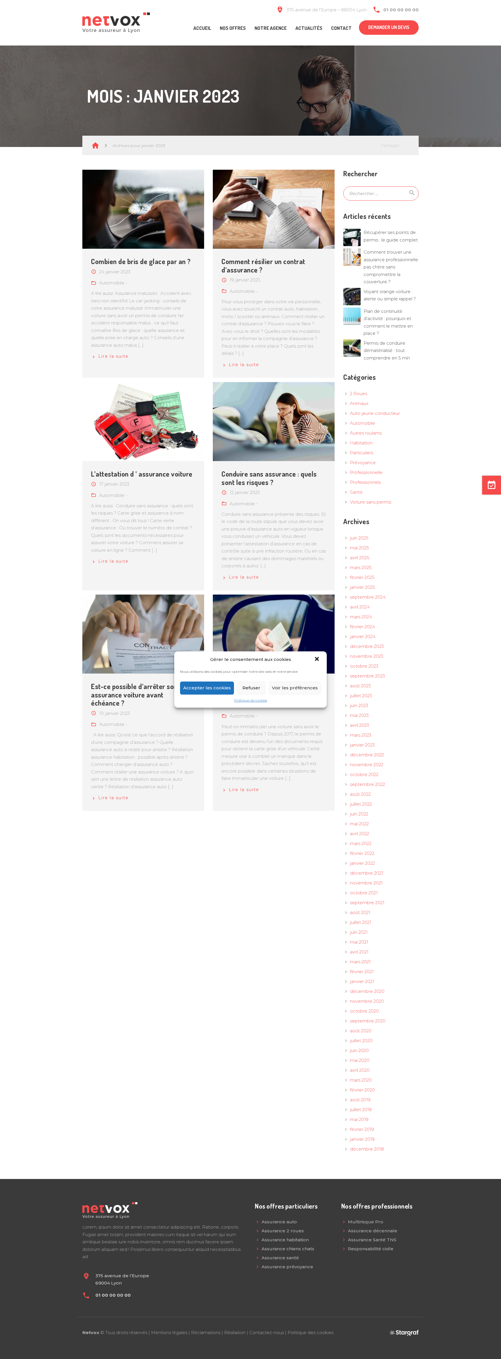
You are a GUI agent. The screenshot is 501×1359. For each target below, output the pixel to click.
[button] (317, 659)
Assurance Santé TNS (372, 1239)
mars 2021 (360, 961)
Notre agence (271, 28)
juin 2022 (359, 814)
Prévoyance (363, 462)
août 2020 (360, 1030)
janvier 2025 (362, 587)
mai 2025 (359, 547)
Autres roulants (366, 433)
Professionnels (365, 482)
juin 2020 (359, 1050)
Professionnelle (366, 472)
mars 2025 (361, 567)
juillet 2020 (361, 1040)
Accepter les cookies (207, 688)
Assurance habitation (285, 1239)
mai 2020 (359, 1060)
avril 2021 (359, 952)
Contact (341, 28)
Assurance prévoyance (287, 1266)
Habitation (361, 443)
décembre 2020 (367, 991)
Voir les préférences (295, 688)
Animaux (359, 403)
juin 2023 (359, 705)
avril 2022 (359, 833)
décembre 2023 (367, 646)
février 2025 (362, 577)
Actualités (308, 28)
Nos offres (233, 28)
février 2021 (362, 971)
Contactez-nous (266, 1332)
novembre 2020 (367, 1001)
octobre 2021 (364, 892)
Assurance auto (279, 1221)
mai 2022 (359, 823)
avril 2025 (359, 557)
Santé (356, 492)
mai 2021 (359, 942)
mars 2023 (360, 735)
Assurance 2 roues (283, 1230)
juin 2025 (359, 538)
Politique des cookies (310, 1332)
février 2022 (362, 853)
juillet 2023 (361, 695)
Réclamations (205, 1332)
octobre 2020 (364, 1011)
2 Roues (358, 393)
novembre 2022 (366, 764)
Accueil (202, 28)
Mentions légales (169, 1332)
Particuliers (361, 452)
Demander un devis (388, 27)
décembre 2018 (367, 1149)
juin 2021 (359, 932)
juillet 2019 (361, 1109)
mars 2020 (361, 1080)
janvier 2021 (362, 981)
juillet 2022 (361, 804)
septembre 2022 (367, 784)
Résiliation (235, 1332)
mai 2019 (359, 1119)
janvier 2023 (362, 745)
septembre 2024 (368, 597)
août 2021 (360, 912)
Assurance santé (280, 1257)
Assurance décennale (372, 1230)
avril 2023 (359, 725)
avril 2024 (360, 607)
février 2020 (362, 1090)
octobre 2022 (364, 774)
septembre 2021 (367, 902)
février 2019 (362, 1129)
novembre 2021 (366, 883)
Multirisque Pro (365, 1221)
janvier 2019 (362, 1139)
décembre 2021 (366, 873)
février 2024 (362, 626)
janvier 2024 (362, 636)
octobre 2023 (364, 666)
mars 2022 (360, 843)
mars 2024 (361, 616)
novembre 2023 (366, 656)
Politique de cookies (250, 700)
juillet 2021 (360, 922)
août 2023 (360, 685)
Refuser (251, 688)
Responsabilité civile (370, 1248)
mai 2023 (359, 715)
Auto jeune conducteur (375, 413)
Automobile (362, 423)
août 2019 (360, 1099)
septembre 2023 (367, 676)
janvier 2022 (362, 863)
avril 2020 (360, 1070)
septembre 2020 (368, 1021)
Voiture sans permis (370, 502)
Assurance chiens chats (288, 1248)
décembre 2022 (367, 754)
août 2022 (360, 794)
